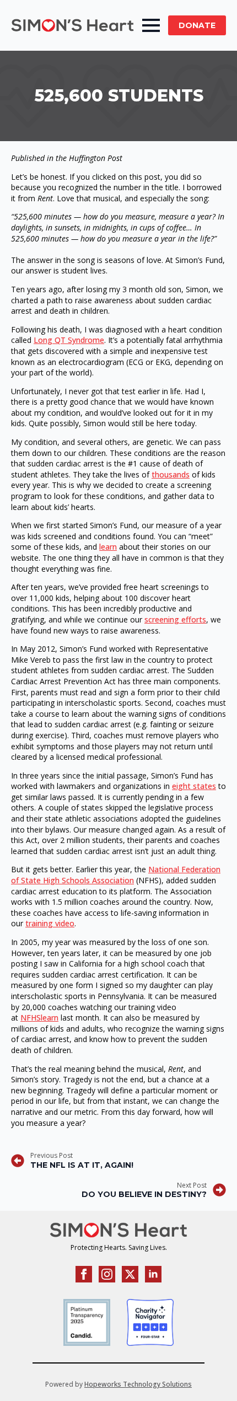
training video (49, 923)
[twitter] (130, 1274)
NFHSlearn (39, 1017)
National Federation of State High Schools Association (115, 874)
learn (108, 546)
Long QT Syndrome (69, 340)
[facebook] (84, 1274)
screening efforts (175, 619)
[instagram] (107, 1274)
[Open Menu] (151, 25)
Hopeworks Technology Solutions (138, 1384)
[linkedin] (153, 1274)
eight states (194, 786)
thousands (171, 474)
